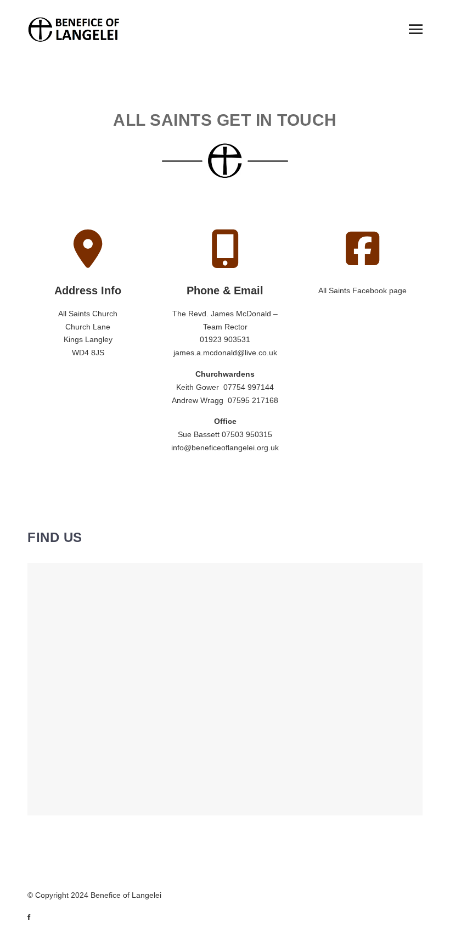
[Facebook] (34, 917)
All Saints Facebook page (362, 290)
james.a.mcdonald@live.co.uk (225, 352)
